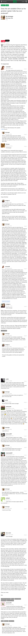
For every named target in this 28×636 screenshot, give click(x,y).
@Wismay (8, 146)
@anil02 (7, 380)
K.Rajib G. (7, 200)
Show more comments (6, 301)
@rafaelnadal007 (9, 454)
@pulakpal (8, 499)
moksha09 (8, 66)
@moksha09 (8, 68)
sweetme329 (8, 602)
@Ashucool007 (9, 435)
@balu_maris (8, 534)
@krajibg (6, 202)
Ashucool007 (9, 434)
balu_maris (8, 533)
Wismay (7, 144)
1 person (2, 129)
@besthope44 (8, 408)
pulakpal (8, 498)
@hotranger (8, 18)
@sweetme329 (8, 604)
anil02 (7, 379)
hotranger (10, 16)
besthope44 (8, 406)
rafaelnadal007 (9, 453)
